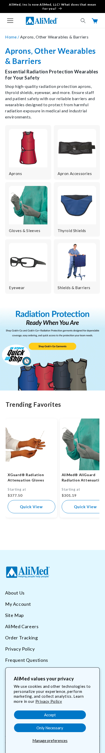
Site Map (14, 615)
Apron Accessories (75, 173)
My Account (18, 604)
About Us (15, 593)
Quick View (31, 506)
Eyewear (17, 287)
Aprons (15, 173)
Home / (12, 36)
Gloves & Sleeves (25, 230)
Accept (50, 714)
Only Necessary (49, 727)
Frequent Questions (26, 660)
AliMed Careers (21, 626)
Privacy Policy (48, 701)
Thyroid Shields (72, 230)
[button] (10, 20)
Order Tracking (21, 637)
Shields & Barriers (74, 287)
